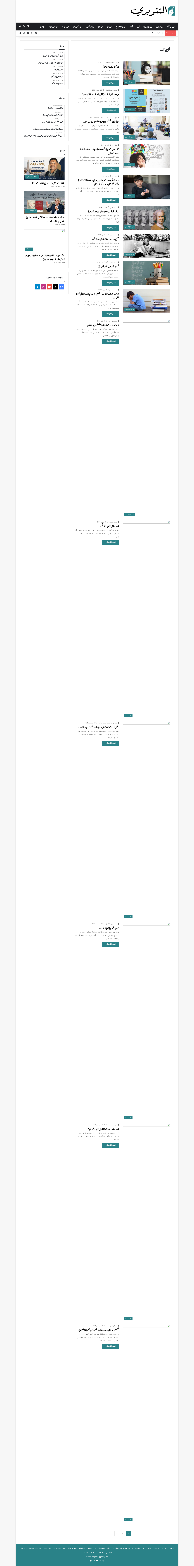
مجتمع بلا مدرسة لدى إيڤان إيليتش (106, 239)
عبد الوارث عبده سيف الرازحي (107, 723)
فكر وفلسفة (159, 26)
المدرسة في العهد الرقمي (109, 526)
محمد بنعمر (113, 262)
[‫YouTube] (49, 286)
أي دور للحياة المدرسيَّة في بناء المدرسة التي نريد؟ (100, 94)
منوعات (109, 26)
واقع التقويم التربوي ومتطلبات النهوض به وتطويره (99, 727)
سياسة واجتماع (121, 26)
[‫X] (55, 286)
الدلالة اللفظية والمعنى (155, 33)
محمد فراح (113, 207)
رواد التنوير (90, 26)
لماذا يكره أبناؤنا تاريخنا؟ (111, 66)
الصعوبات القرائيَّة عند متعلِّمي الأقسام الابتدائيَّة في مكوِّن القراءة (97, 295)
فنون (131, 26)
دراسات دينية (147, 26)
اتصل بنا (42, 26)
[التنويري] (153, 11)
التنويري (114, 145)
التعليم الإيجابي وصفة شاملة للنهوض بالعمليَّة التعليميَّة (99, 1330)
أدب (138, 26)
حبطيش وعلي (112, 321)
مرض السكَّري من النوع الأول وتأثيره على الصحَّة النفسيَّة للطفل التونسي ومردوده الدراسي (98, 182)
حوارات (100, 26)
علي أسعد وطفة (111, 1125)
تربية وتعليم (170, 26)
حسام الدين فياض (111, 1326)
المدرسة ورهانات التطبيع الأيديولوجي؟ (103, 1129)
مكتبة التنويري (77, 26)
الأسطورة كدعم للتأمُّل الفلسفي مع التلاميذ (102, 325)
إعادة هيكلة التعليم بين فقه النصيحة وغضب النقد (101, 121)
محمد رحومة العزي (111, 90)
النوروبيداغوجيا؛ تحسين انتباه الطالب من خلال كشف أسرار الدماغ (99, 151)
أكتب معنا (67, 26)
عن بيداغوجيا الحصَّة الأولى (109, 928)
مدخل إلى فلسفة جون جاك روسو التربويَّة (103, 211)
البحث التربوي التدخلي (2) (108, 266)
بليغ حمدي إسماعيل (110, 118)
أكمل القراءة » (110, 83)
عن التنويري (54, 26)
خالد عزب (114, 63)
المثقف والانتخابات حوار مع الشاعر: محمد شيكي (48, 182)
